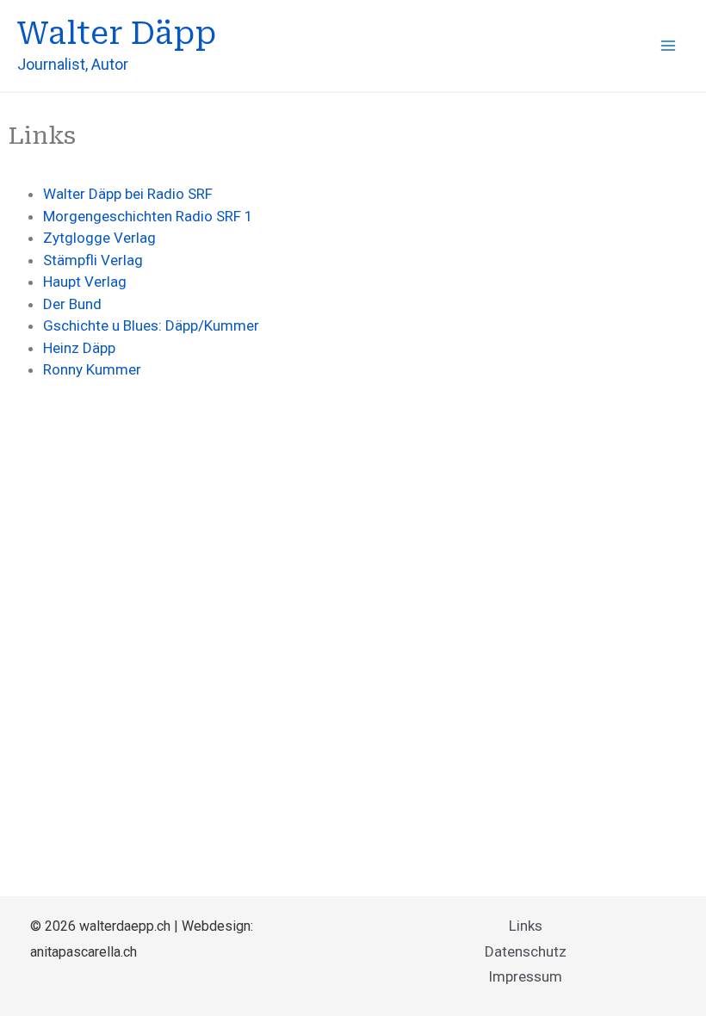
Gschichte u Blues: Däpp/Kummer (151, 325)
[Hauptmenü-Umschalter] (668, 46)
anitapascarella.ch (83, 952)
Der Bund (72, 304)
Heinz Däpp (79, 347)
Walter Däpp (116, 33)
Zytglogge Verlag (99, 237)
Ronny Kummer (92, 369)
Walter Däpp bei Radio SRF (128, 193)
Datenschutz (526, 951)
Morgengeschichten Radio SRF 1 (148, 216)
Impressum (525, 976)
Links (525, 925)
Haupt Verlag (85, 281)
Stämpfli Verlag (93, 260)
